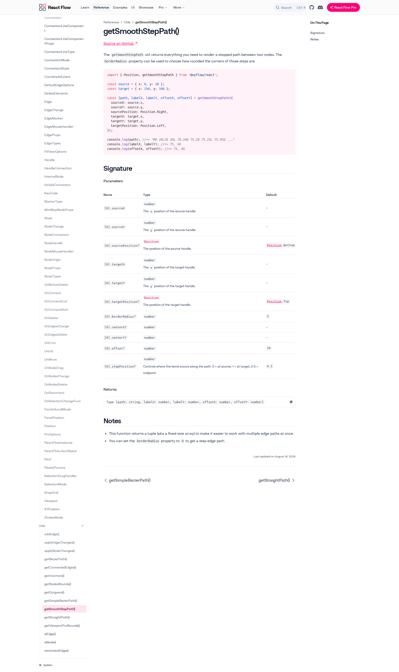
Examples (120, 7)
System (47, 665)
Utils (42, 526)
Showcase (146, 7)
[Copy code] (288, 74)
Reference (101, 7)
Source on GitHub (118, 43)
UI (133, 7)
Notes (314, 39)
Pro (161, 7)
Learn (85, 7)
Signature (317, 33)
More (177, 7)
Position (151, 241)
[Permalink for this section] (136, 168)
